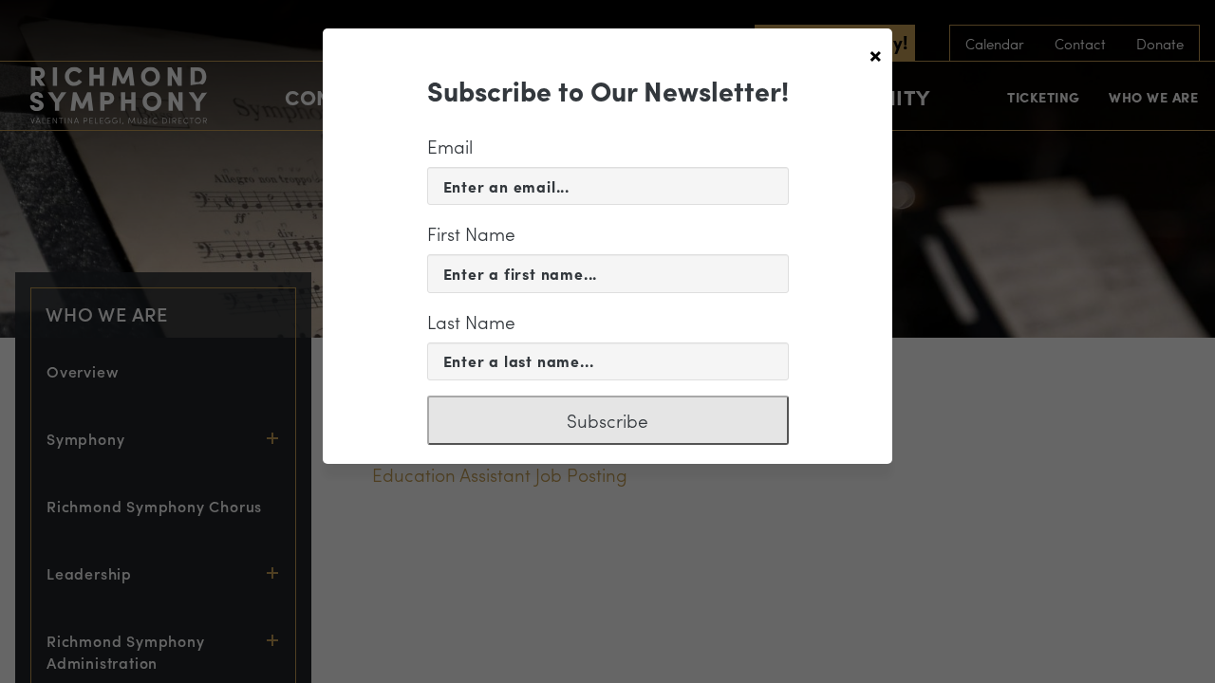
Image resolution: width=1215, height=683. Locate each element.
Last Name (471, 321)
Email (450, 146)
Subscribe (607, 420)
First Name (471, 233)
